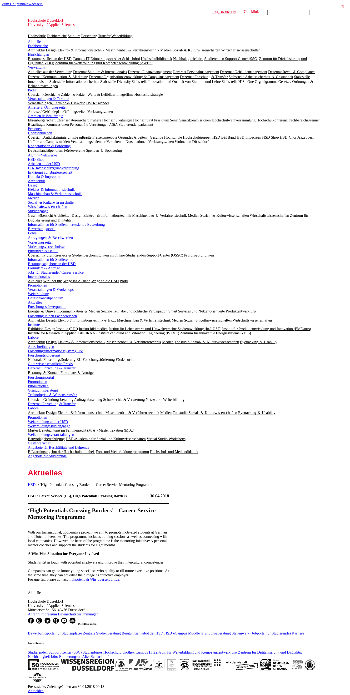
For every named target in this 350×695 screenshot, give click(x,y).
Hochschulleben (40, 133)
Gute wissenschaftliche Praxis (50, 364)
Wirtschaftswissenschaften (47, 207)
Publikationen (38, 386)
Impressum (49, 614)
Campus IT (143, 652)
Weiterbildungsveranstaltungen (51, 435)
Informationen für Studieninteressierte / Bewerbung (66, 224)
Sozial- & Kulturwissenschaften (51, 202)
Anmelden (36, 691)
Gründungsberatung (43, 390)
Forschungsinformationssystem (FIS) (55, 351)
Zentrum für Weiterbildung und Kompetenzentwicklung (195, 652)
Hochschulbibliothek (119, 652)
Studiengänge (38, 211)
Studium (74, 36)
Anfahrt (34, 614)
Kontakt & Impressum (44, 177)
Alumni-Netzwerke (42, 155)
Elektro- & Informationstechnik (51, 189)
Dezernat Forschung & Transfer (51, 368)
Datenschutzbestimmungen (78, 614)
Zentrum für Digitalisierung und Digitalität (270, 652)
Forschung (89, 36)
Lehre (32, 233)
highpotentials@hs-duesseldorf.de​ (94, 579)
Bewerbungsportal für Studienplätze (55, 633)
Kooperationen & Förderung (49, 146)
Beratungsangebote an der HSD (52, 264)
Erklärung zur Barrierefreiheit (50, 172)
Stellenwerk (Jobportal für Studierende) (261, 633)
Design (33, 185)
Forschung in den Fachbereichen (52, 316)
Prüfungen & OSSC (43, 251)
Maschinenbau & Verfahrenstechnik (55, 194)
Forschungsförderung (44, 355)
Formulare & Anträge (44, 268)
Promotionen (37, 285)
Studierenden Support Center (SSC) (55, 652)
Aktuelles (35, 42)
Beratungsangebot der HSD (142, 633)
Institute (34, 324)
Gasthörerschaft (39, 443)
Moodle (194, 633)
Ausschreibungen (41, 347)
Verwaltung (36, 67)
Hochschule (37, 36)
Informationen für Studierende (50, 259)
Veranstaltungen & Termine (48, 99)
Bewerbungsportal (41, 229)
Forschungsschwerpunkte (47, 307)
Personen (35, 129)
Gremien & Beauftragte (45, 116)
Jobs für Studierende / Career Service (56, 272)
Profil (32, 90)
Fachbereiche (57, 36)
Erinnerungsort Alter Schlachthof (84, 657)
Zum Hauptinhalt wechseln (22, 4)
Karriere (298, 633)
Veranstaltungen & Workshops (51, 289)
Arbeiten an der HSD (44, 164)
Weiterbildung (122, 36)
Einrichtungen (38, 54)
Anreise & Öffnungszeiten (47, 107)
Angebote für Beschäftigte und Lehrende (58, 447)
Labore (33, 337)
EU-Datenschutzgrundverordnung (53, 168)
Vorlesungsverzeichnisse (46, 247)
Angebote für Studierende (47, 456)
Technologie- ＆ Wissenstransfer (52, 395)
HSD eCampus (175, 633)
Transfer (104, 36)
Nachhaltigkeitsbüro (43, 657)
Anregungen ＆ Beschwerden (50, 238)
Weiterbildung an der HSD (48, 422)
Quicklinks (252, 12)
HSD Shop (36, 159)
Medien (33, 198)
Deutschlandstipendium (45, 298)
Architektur (36, 181)
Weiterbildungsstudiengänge (49, 426)
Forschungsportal (41, 377)
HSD (32, 485)
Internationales (39, 277)
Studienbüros (92, 652)
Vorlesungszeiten (40, 242)
